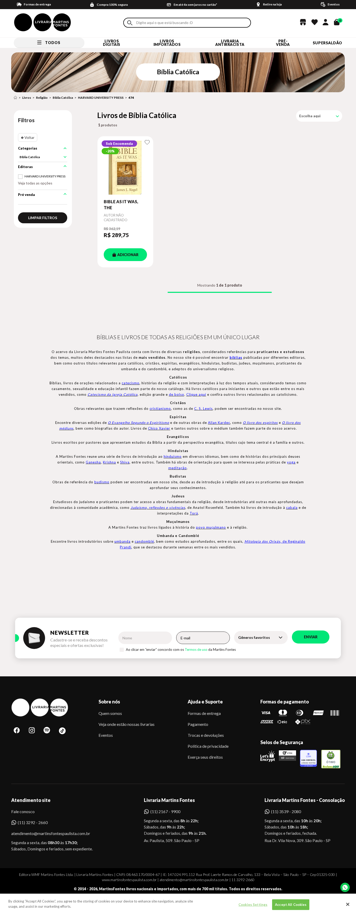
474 (131, 98)
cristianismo (160, 408)
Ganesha (93, 462)
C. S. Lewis (203, 408)
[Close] (347, 904)
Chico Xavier (159, 428)
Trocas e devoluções (206, 735)
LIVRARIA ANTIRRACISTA (229, 42)
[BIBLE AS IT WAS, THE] (125, 167)
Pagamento (198, 724)
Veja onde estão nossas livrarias (127, 724)
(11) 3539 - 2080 (286, 811)
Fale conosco (23, 811)
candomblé (144, 541)
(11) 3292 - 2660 (33, 822)
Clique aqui (196, 394)
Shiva (125, 462)
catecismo (130, 383)
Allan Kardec (219, 423)
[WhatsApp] (345, 887)
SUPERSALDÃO (327, 43)
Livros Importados (167, 42)
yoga (291, 462)
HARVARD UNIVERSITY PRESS (101, 98)
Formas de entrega (204, 713)
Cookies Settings (252, 904)
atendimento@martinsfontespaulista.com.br (46, 833)
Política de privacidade (208, 746)
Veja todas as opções (35, 183)
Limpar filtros (42, 217)
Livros (26, 98)
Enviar (310, 637)
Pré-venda (283, 42)
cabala (292, 507)
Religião (42, 98)
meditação (177, 468)
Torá (194, 513)
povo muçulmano (211, 527)
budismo (101, 482)
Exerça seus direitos (205, 757)
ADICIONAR (127, 254)
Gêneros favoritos (254, 637)
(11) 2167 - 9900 (165, 811)
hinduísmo (173, 456)
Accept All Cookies (290, 904)
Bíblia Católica (63, 98)
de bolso (176, 394)
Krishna (109, 462)
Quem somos (110, 713)
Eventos (106, 735)
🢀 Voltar (27, 137)
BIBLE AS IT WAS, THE (121, 204)
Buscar (130, 23)
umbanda (122, 541)
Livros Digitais (111, 42)
